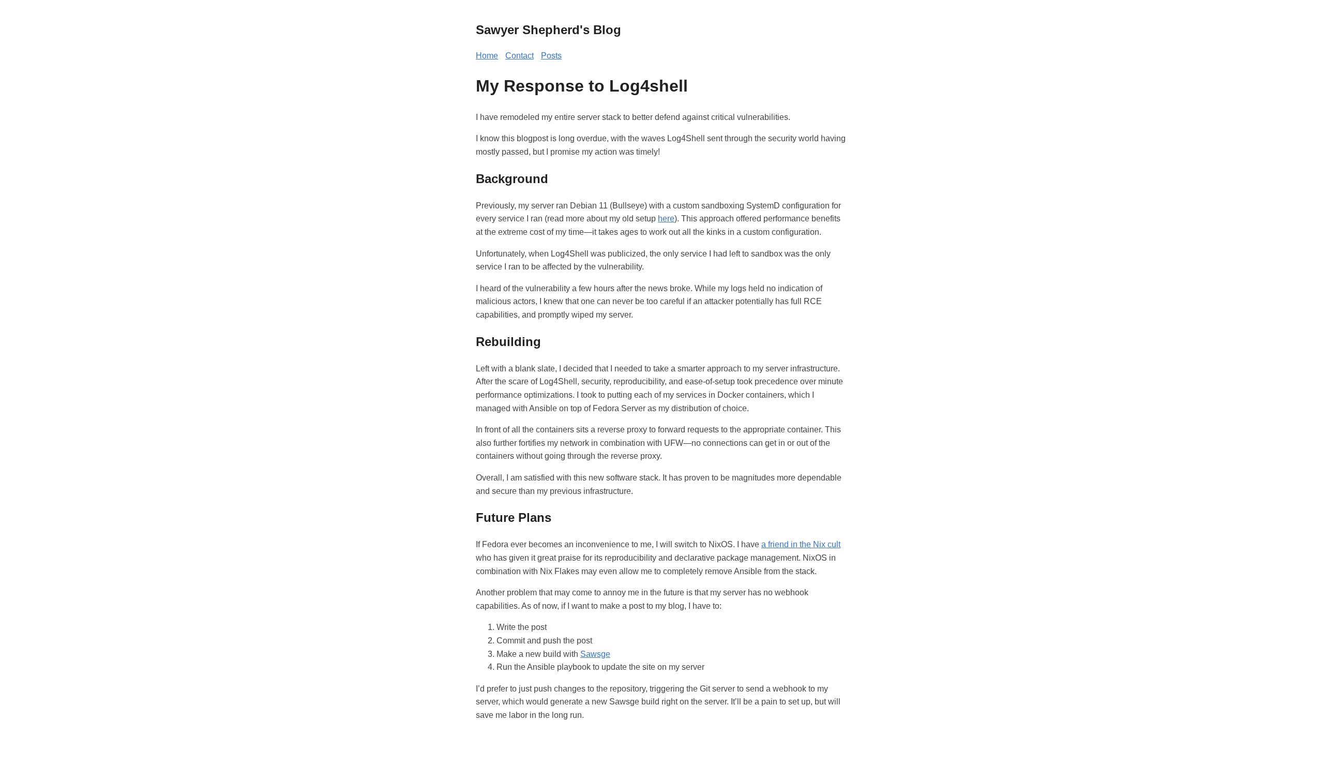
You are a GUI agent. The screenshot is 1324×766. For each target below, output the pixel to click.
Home (487, 55)
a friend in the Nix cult (800, 544)
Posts (551, 55)
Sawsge (595, 654)
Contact (519, 55)
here (666, 218)
